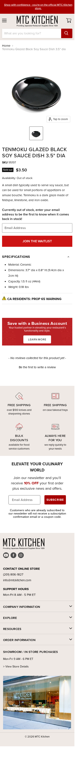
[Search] (66, 33)
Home (6, 46)
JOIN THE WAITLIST (37, 241)
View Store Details (17, 666)
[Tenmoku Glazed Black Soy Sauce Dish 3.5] (36, 133)
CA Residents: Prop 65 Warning (34, 299)
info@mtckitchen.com (17, 580)
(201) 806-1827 (13, 574)
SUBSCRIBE (55, 500)
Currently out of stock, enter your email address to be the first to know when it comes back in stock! (35, 214)
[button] (37, 366)
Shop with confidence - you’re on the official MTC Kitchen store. (38, 6)
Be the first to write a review (37, 367)
